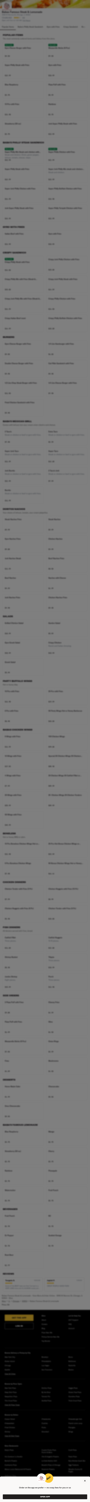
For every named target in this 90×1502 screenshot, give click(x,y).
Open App (45, 1497)
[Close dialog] (84, 1480)
